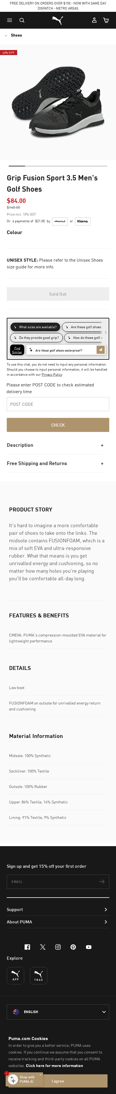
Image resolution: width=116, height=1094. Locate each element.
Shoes (16, 35)
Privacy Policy (52, 374)
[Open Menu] (11, 20)
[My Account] (94, 20)
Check (58, 424)
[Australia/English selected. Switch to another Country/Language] (58, 1012)
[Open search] (22, 20)
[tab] (17, 166)
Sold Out (57, 293)
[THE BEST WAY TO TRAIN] (38, 975)
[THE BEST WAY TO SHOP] (15, 975)
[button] (11, 20)
